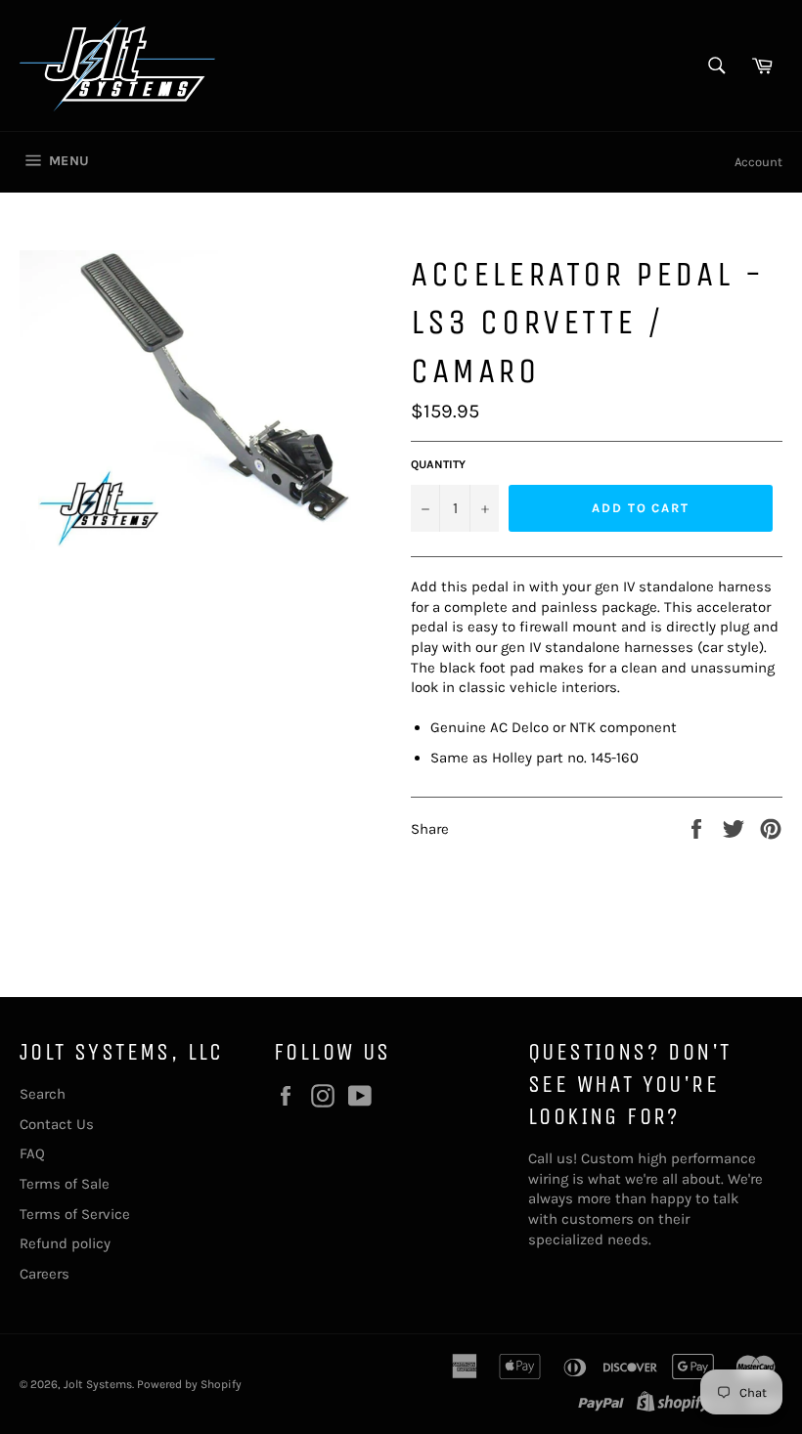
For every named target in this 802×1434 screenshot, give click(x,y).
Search (43, 1094)
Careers (44, 1273)
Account (758, 161)
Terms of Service (75, 1214)
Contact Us (57, 1124)
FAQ (32, 1153)
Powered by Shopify (189, 1384)
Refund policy (65, 1243)
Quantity (438, 464)
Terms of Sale (65, 1184)
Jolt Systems (98, 1384)
